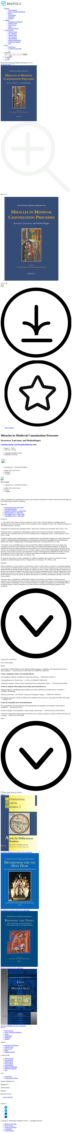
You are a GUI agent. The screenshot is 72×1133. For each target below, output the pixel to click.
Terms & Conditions (10, 1127)
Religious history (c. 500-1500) (13, 512)
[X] (5, 1111)
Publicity (11, 18)
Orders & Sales (12, 32)
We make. (10, 1124)
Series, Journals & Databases (16, 12)
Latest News (12, 47)
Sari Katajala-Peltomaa (23, 444)
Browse (6, 8)
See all (3, 794)
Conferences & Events (15, 48)
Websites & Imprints (14, 42)
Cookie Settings (9, 1130)
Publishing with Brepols (15, 22)
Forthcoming (12, 15)
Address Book (12, 35)
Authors (6, 20)
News (6, 45)
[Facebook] (5, 1108)
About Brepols (12, 38)
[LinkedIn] (5, 1117)
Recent (10, 13)
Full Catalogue (12, 10)
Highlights (11, 17)
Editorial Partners (13, 28)
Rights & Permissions (14, 40)
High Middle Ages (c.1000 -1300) (14, 514)
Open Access (12, 25)
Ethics (10, 27)
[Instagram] (5, 1114)
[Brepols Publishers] (11, 5)
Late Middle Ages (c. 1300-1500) (14, 516)
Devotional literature (10, 509)
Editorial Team (12, 23)
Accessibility (8, 1129)
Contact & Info (8, 30)
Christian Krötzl (7, 444)
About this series (6, 64)
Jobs (9, 43)
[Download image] (36, 357)
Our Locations (12, 37)
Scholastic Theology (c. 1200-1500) (15, 511)
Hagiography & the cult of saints (14, 507)
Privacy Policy (8, 1125)
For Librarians (12, 33)
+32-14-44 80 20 (8, 1097)
